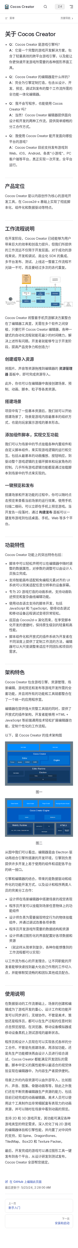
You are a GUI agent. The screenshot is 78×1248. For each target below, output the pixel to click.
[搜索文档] (45, 6)
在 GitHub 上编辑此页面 (26, 1181)
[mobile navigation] (71, 6)
